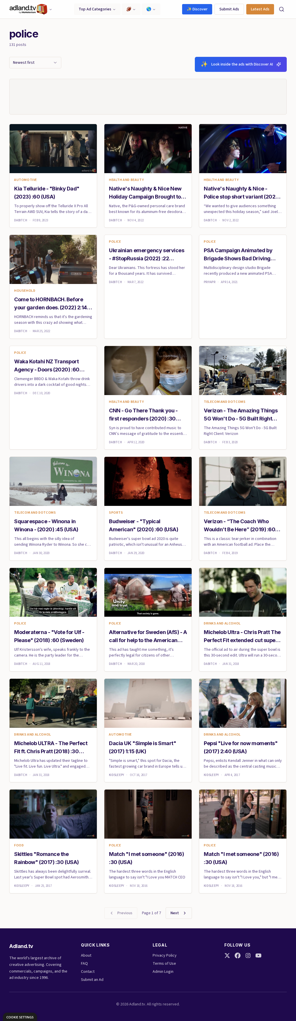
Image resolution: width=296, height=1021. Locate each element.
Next (175, 913)
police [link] (115, 242)
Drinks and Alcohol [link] (222, 623)
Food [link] (19, 845)
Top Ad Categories (95, 9)
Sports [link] (116, 513)
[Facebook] (237, 955)
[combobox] (35, 62)
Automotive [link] (25, 180)
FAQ (84, 963)
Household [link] (24, 291)
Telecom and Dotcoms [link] (224, 402)
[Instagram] (248, 955)
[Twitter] (227, 955)
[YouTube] (258, 955)
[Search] (281, 9)
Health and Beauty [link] (126, 180)
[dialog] (20, 1017)
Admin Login (163, 972)
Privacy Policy (165, 955)
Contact (88, 972)
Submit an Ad (92, 980)
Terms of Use (164, 963)
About (86, 955)
